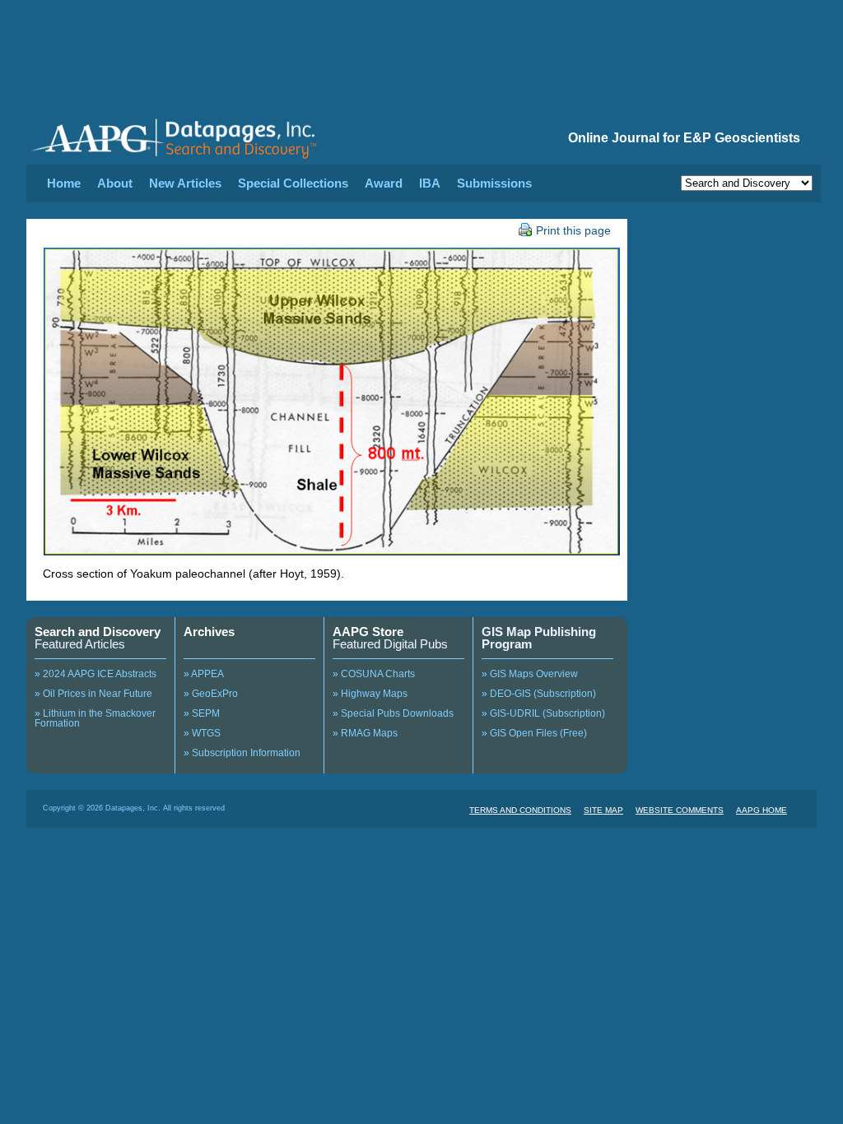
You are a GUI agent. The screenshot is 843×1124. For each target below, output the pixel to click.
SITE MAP (603, 810)
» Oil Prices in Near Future (93, 693)
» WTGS (202, 733)
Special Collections (293, 183)
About (115, 183)
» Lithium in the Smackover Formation (95, 718)
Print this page (573, 230)
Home (64, 183)
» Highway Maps (370, 693)
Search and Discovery (98, 632)
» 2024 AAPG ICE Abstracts (95, 674)
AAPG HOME (761, 810)
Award (384, 183)
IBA (429, 183)
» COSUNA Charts (374, 674)
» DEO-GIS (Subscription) (539, 693)
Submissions (494, 183)
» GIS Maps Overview (530, 674)
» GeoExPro (211, 693)
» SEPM (202, 713)
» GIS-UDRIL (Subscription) (543, 713)
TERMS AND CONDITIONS (520, 810)
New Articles (185, 183)
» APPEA (204, 674)
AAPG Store (368, 632)
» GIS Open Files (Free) (534, 733)
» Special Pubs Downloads (393, 713)
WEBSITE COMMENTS (680, 810)
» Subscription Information (242, 753)
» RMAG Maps (365, 733)
